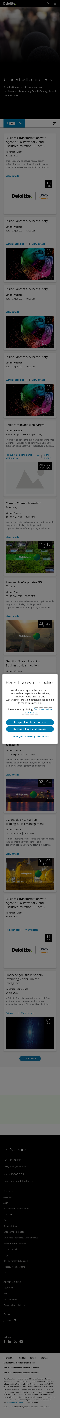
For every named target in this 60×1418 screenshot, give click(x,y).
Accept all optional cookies (30, 722)
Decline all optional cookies (30, 729)
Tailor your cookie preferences (30, 736)
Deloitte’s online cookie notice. (37, 711)
